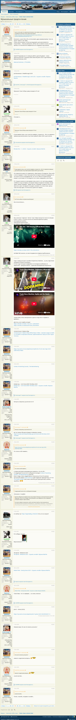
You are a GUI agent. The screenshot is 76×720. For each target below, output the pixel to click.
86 (10, 24)
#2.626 (53, 399)
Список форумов (5, 14)
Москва (10, 40)
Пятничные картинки (64, 57)
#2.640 (53, 688)
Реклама (11, 11)
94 (24, 24)
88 (15, 24)
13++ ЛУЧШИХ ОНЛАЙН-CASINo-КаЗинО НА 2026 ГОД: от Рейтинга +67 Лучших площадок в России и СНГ (66, 29)
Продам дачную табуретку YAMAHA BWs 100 (66, 115)
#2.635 (53, 585)
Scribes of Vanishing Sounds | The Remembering (26, 366)
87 (12, 24)
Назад (3, 24)
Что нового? (19, 11)
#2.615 (53, 106)
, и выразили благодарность (28, 84)
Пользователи (29, 11)
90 (19, 24)
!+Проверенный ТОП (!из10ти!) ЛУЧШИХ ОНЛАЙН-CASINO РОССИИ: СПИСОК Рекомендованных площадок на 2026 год (66, 47)
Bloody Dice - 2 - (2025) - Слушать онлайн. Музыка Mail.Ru (29, 149)
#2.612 (53, 53)
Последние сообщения (64, 24)
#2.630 (53, 486)
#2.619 (53, 194)
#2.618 (53, 164)
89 (17, 24)
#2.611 (53, 27)
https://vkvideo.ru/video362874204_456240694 (26, 325)
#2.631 (53, 511)
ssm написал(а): (18, 197)
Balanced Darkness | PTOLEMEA (22, 62)
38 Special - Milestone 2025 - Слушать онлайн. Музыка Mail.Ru (30, 554)
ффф (11, 177)
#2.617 (53, 146)
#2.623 (53, 346)
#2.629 (53, 463)
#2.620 (53, 215)
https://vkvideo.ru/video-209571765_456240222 (26, 250)
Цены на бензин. (63, 53)
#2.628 (53, 442)
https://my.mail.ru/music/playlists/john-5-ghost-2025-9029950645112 (32, 614)
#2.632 (53, 531)
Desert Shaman (28, 477)
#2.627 (53, 424)
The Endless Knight (18, 479)
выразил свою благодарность (24, 49)
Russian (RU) (14, 716)
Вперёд (28, 24)
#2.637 (53, 624)
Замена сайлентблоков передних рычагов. (65, 60)
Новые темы (60, 70)
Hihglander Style (6, 716)
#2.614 (53, 88)
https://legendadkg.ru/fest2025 (30, 514)
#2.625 (53, 381)
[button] (23, 11)
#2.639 (53, 667)
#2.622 (53, 328)
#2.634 (53, 568)
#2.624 (53, 364)
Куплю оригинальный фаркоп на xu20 (64, 100)
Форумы (4, 11)
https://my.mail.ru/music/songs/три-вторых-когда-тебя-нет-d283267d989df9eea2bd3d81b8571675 (28, 35)
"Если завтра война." (64, 65)
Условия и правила (47, 716)
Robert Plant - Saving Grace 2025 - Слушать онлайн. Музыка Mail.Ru (32, 570)
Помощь (71, 716)
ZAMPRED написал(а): (20, 30)
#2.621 (53, 258)
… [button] (8, 24)
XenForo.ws (16, 719)
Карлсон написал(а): (19, 167)
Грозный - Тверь (8, 66)
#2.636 (53, 606)
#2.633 (53, 550)
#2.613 (53, 71)
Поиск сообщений (14, 14)
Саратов (10, 412)
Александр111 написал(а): (21, 427)
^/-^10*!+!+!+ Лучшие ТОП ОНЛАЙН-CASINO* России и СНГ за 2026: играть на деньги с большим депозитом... (66, 37)
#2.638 (53, 649)
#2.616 (53, 125)
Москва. (10, 524)
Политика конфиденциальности (60, 716)
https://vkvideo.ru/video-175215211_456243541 (26, 323)
